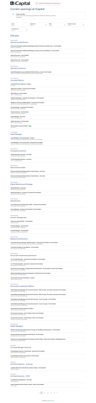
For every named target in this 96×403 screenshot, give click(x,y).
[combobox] (11, 30)
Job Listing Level (15, 28)
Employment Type (72, 23)
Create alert (19, 17)
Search (12, 23)
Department (32, 23)
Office (50, 23)
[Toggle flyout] (45, 25)
